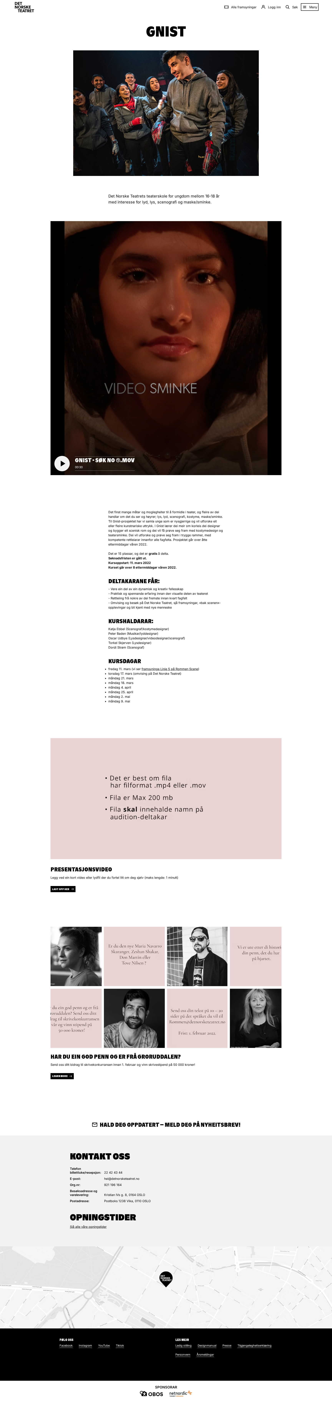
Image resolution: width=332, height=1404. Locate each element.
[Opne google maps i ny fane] (166, 1287)
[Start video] (62, 463)
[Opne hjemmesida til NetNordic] (180, 1393)
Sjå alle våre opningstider (88, 1227)
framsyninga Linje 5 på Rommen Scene (170, 669)
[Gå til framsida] (24, 7)
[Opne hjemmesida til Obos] (151, 1393)
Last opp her (60, 889)
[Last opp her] (166, 798)
